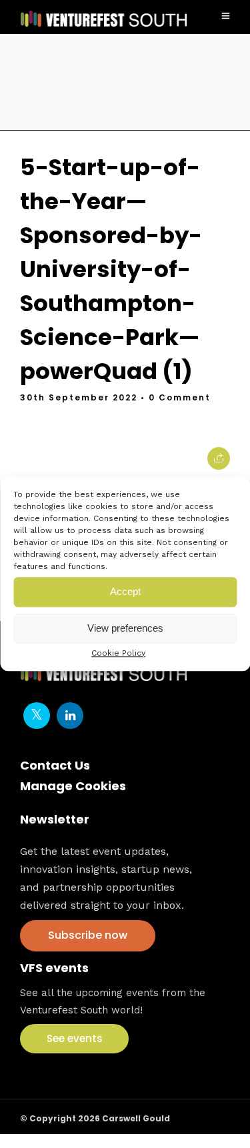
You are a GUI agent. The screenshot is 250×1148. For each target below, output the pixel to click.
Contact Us (55, 765)
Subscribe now (87, 935)
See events (75, 1038)
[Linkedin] (70, 715)
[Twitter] (36, 715)
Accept (125, 591)
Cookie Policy (118, 653)
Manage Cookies (73, 786)
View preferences (125, 628)
